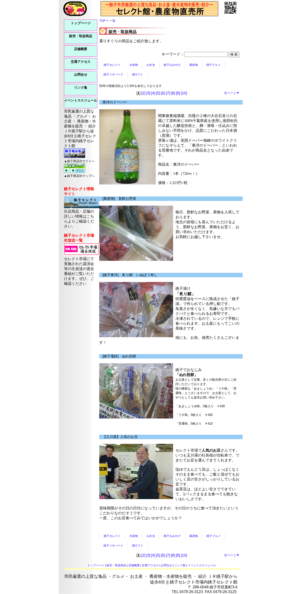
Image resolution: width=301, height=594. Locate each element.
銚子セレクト (112, 64)
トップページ (81, 23)
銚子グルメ (213, 64)
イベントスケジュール (80, 100)
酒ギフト (137, 74)
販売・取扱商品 (80, 36)
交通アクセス (81, 61)
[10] (184, 93)
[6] (163, 93)
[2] (143, 93)
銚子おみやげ (172, 64)
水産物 (133, 64)
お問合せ (80, 74)
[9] (178, 93)
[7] (168, 93)
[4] (153, 93)
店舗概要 (80, 49)
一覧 (112, 21)
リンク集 (80, 87)
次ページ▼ (231, 93)
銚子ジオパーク (113, 74)
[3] (148, 93)
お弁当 (151, 64)
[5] (158, 93)
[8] (173, 93)
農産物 (193, 64)
